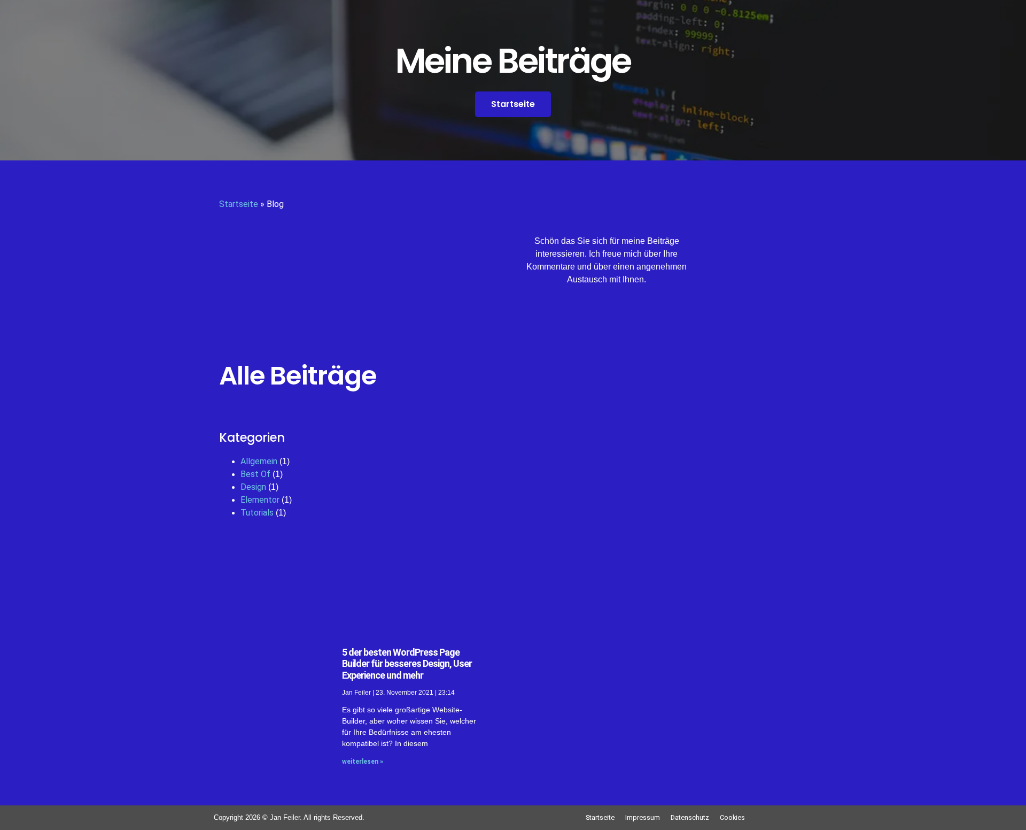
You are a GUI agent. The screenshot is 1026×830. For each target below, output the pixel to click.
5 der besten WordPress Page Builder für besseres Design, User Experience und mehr (407, 664)
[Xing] (577, 317)
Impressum (642, 817)
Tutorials (257, 513)
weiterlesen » (362, 761)
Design (253, 487)
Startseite (238, 204)
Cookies (732, 817)
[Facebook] (606, 317)
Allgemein (258, 461)
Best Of (255, 474)
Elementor (259, 500)
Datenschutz (690, 817)
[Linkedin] (636, 317)
